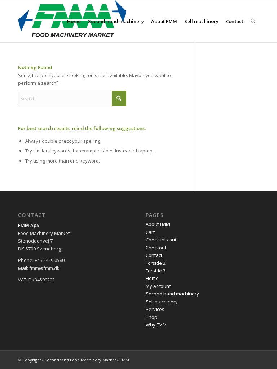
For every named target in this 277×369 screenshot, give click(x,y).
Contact (154, 255)
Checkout (156, 247)
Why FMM (156, 324)
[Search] (253, 21)
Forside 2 (156, 263)
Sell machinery (162, 301)
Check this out (161, 239)
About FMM (158, 224)
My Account (158, 286)
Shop (151, 317)
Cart (150, 232)
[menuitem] (73, 21)
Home (152, 278)
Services (155, 309)
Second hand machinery (172, 293)
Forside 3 (156, 270)
